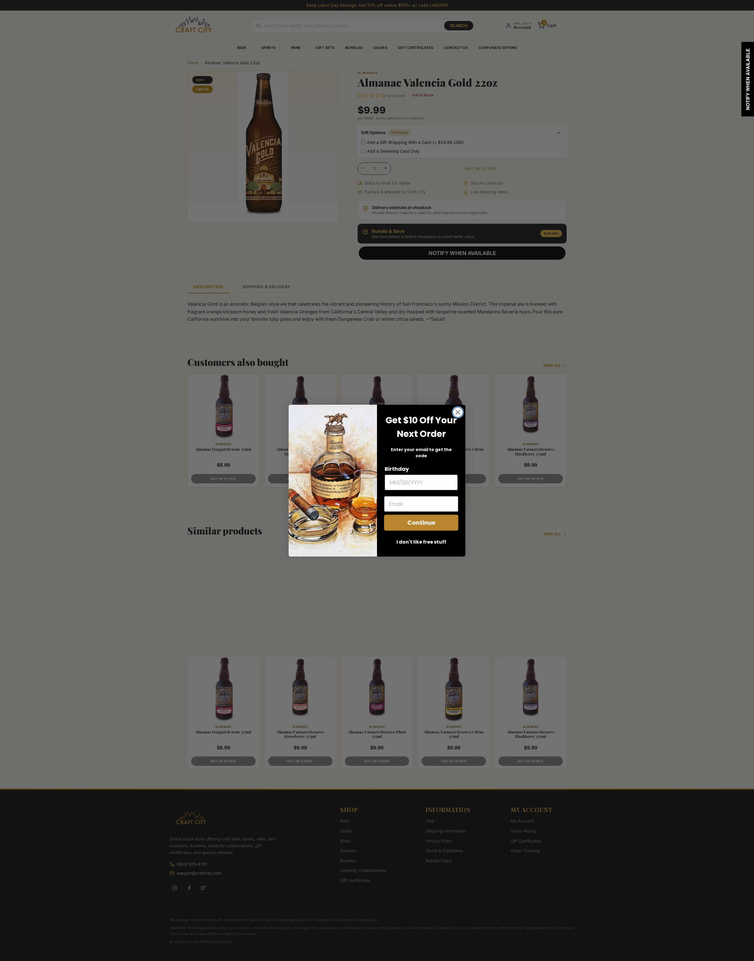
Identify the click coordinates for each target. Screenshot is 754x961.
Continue (421, 523)
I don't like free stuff (421, 542)
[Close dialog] (458, 412)
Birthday (397, 469)
